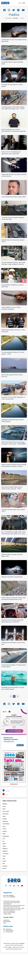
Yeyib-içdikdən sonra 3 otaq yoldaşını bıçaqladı (10, 308)
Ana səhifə (15, 18)
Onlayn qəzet (14, 784)
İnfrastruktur (5, 814)
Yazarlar (4, 828)
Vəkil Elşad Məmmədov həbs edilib (13, 197)
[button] (21, 3)
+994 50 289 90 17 (9, 932)
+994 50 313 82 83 (9, 930)
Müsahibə (5, 804)
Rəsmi (4, 826)
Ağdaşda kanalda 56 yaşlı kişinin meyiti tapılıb (12, 420)
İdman (4, 809)
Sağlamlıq (5, 851)
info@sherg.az (8, 929)
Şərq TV (7, 794)
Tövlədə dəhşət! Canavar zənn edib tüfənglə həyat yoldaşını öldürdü (13, 263)
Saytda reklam (6, 920)
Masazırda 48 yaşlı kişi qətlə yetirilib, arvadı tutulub (14, 175)
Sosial (4, 856)
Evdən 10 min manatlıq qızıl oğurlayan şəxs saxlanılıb (11, 153)
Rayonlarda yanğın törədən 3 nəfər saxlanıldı (13, 331)
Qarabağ (4, 819)
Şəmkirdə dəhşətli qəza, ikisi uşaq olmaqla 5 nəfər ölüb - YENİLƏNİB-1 (13, 443)
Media (4, 833)
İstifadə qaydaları (7, 921)
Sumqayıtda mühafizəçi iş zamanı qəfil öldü (12, 286)
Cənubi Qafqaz (6, 823)
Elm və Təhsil (6, 811)
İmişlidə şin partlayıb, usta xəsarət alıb (13, 643)
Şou (3, 841)
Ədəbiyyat (5, 848)
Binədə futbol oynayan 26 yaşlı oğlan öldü (11, 555)
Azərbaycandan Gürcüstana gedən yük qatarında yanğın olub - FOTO (13, 108)
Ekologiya (5, 866)
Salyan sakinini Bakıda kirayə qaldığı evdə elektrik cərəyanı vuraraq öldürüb (13, 466)
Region (4, 861)
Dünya (4, 806)
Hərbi (4, 858)
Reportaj (5, 831)
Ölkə (4, 863)
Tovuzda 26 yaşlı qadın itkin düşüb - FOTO (13, 510)
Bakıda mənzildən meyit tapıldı (12, 577)
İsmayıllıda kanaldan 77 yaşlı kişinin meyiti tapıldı (13, 666)
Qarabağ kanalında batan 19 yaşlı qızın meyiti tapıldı (12, 688)
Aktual (4, 846)
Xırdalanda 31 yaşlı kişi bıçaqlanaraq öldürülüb (13, 40)
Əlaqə (4, 923)
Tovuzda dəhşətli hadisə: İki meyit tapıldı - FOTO (12, 353)
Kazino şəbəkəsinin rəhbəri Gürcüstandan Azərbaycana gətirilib (13, 130)
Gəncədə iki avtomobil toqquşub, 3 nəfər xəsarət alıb (13, 398)
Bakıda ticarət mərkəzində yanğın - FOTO (13, 241)
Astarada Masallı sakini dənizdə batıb (12, 63)
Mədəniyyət (5, 821)
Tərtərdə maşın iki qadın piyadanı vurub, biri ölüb (12, 218)
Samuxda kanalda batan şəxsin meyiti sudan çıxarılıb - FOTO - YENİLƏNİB (11, 489)
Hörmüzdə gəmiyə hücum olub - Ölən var (12, 375)
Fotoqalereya (6, 836)
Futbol (4, 816)
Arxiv (4, 838)
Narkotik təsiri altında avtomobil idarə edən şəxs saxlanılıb (12, 621)
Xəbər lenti (7, 791)
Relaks (4, 843)
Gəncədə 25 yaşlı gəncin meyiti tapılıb (12, 85)
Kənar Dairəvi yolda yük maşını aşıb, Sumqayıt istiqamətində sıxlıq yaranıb (13, 599)
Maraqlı (4, 868)
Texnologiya (5, 853)
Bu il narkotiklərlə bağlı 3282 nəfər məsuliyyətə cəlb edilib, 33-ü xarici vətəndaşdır (13, 533)
